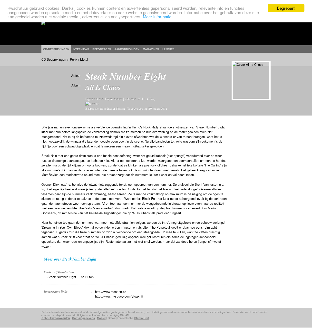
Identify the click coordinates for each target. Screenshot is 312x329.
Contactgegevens (83, 318)
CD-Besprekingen (53, 59)
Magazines (151, 49)
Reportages (101, 49)
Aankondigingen (126, 49)
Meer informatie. (158, 16)
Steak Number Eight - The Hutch (71, 276)
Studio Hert (141, 318)
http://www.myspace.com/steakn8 (119, 296)
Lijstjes (168, 49)
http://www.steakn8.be (110, 291)
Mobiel (101, 318)
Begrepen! (286, 8)
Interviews (81, 49)
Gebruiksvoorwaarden (55, 318)
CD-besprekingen (56, 49)
